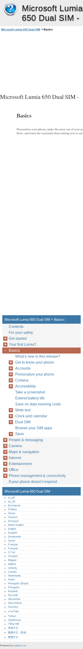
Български (14, 505)
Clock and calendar (31, 416)
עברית (11, 552)
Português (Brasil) (18, 583)
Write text (22, 410)
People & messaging (26, 440)
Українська (14, 619)
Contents (16, 327)
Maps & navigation (24, 452)
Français (13, 544)
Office (13, 470)
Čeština (12, 509)
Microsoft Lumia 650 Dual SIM (10, 9)
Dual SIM (22, 422)
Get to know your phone (34, 362)
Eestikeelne (14, 536)
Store (19, 434)
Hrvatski (13, 556)
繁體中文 (13, 637)
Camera (15, 446)
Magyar (12, 560)
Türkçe (12, 616)
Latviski (12, 571)
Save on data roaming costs (38, 404)
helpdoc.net (19, 645)
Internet (15, 458)
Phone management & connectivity (37, 476)
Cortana (21, 380)
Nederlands (14, 575)
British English (16, 525)
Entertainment (20, 464)
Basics (14, 350)
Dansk (11, 513)
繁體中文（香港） (18, 632)
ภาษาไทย (13, 611)
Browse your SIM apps (33, 428)
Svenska (13, 606)
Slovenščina (15, 603)
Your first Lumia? (22, 344)
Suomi (11, 540)
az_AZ (11, 501)
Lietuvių (12, 567)
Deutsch (13, 517)
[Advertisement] (41, 61)
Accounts (22, 368)
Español (12, 532)
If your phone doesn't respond (33, 482)
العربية (11, 497)
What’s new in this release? (37, 356)
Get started (18, 338)
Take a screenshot (30, 392)
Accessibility (25, 386)
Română (13, 591)
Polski (11, 579)
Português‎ (14, 587)
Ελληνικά (13, 521)
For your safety (21, 332)
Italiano (12, 564)
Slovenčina (14, 599)
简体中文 (13, 628)
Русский (13, 595)
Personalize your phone (34, 374)
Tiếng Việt (13, 623)
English (12, 528)
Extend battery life (29, 398)
